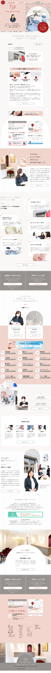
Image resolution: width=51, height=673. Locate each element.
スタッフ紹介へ (10, 491)
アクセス (31, 31)
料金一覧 (27, 31)
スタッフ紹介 (9, 31)
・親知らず (20, 630)
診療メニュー (21, 31)
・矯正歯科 (20, 637)
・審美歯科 (20, 634)
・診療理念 (10, 633)
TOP (9, 625)
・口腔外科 (28, 630)
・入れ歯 (27, 629)
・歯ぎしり (28, 628)
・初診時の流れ (10, 628)
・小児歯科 (20, 633)
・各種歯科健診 (29, 634)
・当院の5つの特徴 (11, 635)
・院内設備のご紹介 (11, 636)
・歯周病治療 (20, 626)
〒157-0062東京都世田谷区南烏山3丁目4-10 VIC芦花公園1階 (18, 618)
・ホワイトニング (29, 626)
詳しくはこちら (25, 103)
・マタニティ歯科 (29, 633)
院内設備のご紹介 (25, 569)
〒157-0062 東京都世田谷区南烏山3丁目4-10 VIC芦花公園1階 (25, 666)
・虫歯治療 (20, 629)
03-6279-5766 (33, 59)
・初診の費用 (10, 629)
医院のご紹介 (15, 31)
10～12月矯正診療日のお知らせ (19, 47)
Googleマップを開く (35, 138)
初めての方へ (3, 31)
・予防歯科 (20, 628)
